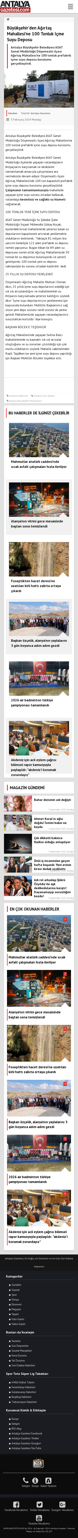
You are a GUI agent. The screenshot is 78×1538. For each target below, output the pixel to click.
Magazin (16, 1309)
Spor (14, 1294)
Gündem (16, 1285)
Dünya (15, 1299)
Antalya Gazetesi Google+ (26, 1443)
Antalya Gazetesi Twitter (25, 1438)
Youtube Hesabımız (39, 1523)
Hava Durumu (19, 1355)
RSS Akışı (16, 1428)
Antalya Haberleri (18, 395)
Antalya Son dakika (44, 395)
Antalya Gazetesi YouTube (26, 1448)
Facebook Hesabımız (16, 1510)
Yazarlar (16, 1341)
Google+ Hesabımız (62, 1510)
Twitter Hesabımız (40, 1510)
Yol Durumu (18, 1360)
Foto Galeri (18, 1319)
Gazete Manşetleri (22, 1350)
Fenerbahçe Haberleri (23, 1387)
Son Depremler (20, 1346)
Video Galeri (18, 1324)
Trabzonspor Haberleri (24, 1402)
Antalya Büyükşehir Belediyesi (25, 400)
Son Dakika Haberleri (23, 1365)
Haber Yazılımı (48, 1486)
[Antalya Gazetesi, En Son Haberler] (18, 6)
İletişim (16, 1424)
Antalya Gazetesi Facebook (27, 1433)
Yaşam (15, 1314)
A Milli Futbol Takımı (23, 1382)
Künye (15, 1419)
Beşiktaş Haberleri (21, 1397)
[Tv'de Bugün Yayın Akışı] (39, 1463)
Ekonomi (17, 1304)
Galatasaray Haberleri (24, 1392)
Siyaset (16, 1290)
